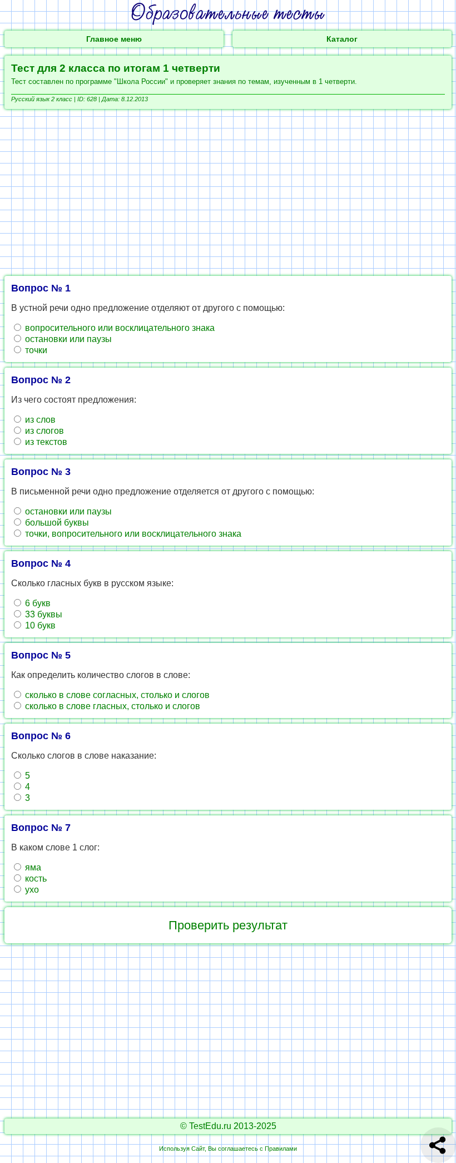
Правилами (281, 1148)
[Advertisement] (228, 192)
